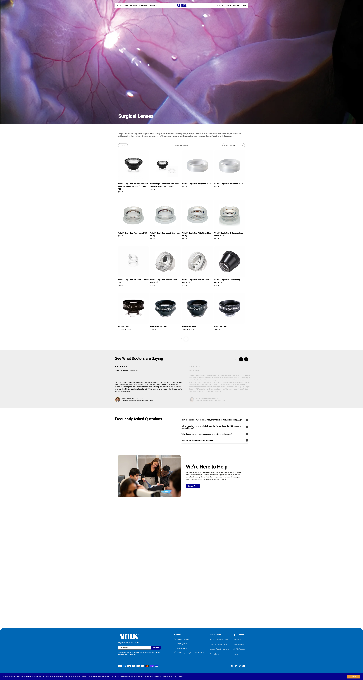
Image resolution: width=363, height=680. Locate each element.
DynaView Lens (220, 326)
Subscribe (156, 647)
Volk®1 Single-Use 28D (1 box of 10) (228, 184)
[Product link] (133, 171)
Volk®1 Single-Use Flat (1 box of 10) (132, 233)
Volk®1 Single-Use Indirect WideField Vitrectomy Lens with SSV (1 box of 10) (133, 186)
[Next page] (186, 339)
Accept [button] (353, 676)
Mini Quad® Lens (189, 326)
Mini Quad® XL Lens (158, 326)
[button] (228, 5)
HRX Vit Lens (123, 326)
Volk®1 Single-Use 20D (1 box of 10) (196, 184)
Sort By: (226, 145)
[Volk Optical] (181, 5)
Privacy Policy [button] (178, 676)
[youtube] (243, 666)
